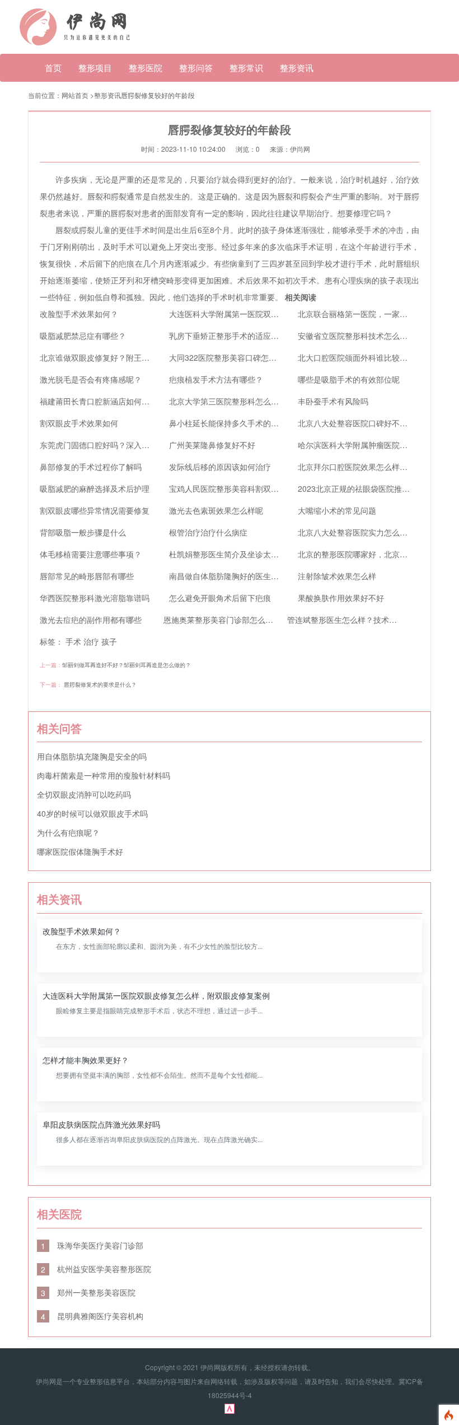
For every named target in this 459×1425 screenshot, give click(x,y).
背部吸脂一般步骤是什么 (83, 532)
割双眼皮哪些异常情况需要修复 (94, 510)
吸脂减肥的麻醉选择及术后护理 (94, 488)
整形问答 (196, 67)
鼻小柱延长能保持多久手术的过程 (228, 423)
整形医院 (145, 67)
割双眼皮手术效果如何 (79, 423)
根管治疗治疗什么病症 (208, 532)
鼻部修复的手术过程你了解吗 (91, 466)
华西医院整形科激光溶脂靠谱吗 (94, 597)
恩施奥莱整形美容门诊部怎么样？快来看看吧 (241, 619)
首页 (53, 67)
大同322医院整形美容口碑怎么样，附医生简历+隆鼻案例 (268, 357)
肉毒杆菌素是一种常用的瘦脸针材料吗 (103, 775)
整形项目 (95, 67)
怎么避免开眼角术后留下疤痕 (220, 597)
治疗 (91, 641)
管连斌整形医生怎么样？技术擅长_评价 (356, 619)
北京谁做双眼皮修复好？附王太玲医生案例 (114, 357)
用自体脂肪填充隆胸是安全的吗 (92, 756)
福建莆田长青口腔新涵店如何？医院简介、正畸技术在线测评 (145, 401)
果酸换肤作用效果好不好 (341, 597)
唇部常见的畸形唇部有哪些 (87, 575)
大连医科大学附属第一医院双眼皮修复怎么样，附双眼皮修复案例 (282, 313)
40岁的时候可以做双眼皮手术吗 (92, 813)
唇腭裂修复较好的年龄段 (158, 95)
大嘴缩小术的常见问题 (337, 510)
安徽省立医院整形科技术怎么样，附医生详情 (376, 335)
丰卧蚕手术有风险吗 (333, 401)
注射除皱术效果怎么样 (337, 575)
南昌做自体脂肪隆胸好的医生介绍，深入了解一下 (255, 575)
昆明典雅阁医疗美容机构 (92, 1315)
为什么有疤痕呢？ (68, 832)
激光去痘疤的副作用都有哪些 (91, 619)
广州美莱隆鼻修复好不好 (212, 444)
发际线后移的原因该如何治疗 (220, 466)
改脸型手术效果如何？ (79, 313)
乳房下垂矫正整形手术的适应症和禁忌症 (239, 335)
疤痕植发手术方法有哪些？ (216, 379)
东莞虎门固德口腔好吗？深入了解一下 (106, 444)
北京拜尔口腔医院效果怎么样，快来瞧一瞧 (372, 466)
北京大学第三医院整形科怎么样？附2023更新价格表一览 (268, 401)
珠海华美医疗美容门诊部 (92, 1245)
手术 (73, 641)
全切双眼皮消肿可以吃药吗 (84, 794)
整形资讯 (296, 67)
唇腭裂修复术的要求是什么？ (100, 684)
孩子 (109, 641)
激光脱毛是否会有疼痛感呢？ (91, 379)
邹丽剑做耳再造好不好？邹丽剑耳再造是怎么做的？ (126, 665)
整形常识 (246, 67)
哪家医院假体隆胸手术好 (80, 851)
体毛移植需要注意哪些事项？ (91, 554)
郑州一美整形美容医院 (88, 1292)
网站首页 (75, 95)
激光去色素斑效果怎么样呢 (216, 510)
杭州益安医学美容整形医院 (96, 1268)
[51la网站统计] (229, 1407)
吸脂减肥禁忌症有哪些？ (83, 335)
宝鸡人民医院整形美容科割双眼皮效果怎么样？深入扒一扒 (271, 488)
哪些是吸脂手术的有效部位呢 (349, 379)
